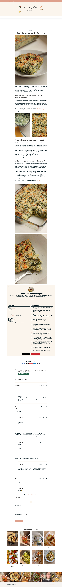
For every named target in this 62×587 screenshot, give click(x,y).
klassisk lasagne (40, 108)
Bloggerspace (13, 584)
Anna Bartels (21, 394)
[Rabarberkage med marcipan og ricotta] (49, 538)
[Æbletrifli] (37, 557)
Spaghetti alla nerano (49, 565)
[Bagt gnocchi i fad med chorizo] (12, 557)
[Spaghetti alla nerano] (49, 557)
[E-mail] (38, 363)
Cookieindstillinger (52, 584)
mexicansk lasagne (42, 109)
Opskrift (31, 29)
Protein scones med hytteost (12, 547)
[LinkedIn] (34, 363)
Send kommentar (19, 520)
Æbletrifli (37, 565)
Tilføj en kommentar (19, 505)
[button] (29, 298)
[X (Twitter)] (27, 363)
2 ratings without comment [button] (32, 494)
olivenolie (13, 308)
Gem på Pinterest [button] (35, 353)
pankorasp (12, 315)
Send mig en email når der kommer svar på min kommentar (26, 518)
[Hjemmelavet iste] (25, 538)
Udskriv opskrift (26, 353)
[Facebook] (23, 363)
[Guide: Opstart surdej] (37, 538)
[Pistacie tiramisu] (25, 557)
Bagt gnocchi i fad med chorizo (13, 566)
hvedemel (13, 319)
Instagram (38, 180)
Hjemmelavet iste (25, 547)
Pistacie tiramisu (25, 565)
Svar (46, 385)
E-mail (33, 502)
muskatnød (11, 324)
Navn (16, 502)
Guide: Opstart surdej (37, 547)
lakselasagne (28, 109)
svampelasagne (17, 109)
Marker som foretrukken (23, 373)
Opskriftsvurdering (18, 514)
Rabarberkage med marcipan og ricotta (49, 547)
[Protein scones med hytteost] (12, 538)
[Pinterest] (31, 363)
